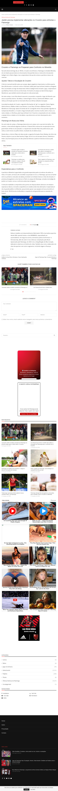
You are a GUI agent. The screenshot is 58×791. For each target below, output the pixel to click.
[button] (25, 2)
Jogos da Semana (29, 667)
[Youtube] (28, 5)
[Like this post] (31, 224)
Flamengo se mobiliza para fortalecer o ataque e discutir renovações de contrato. (18, 161)
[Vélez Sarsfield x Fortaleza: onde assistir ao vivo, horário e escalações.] (6, 754)
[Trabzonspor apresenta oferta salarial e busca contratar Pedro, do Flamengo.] (14, 482)
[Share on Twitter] (34, 224)
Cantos (29, 660)
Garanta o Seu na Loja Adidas (29, 414)
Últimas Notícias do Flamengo (29, 681)
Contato (4, 733)
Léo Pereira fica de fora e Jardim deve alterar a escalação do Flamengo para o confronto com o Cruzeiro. (42, 444)
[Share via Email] (37, 224)
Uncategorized (29, 684)
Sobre (3, 725)
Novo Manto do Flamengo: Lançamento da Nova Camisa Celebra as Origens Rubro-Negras (34, 769)
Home (3, 14)
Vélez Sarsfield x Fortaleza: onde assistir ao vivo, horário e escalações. (29, 751)
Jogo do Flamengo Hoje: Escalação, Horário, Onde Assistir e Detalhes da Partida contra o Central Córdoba (33, 761)
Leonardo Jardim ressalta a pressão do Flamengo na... (15, 287)
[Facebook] (24, 5)
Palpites (29, 674)
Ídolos (29, 663)
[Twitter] (26, 5)
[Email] (33, 5)
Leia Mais (32, 789)
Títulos (29, 677)
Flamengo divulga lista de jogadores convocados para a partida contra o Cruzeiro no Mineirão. (42, 493)
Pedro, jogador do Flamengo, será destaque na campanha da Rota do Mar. (46, 161)
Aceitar (26, 789)
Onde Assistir (29, 670)
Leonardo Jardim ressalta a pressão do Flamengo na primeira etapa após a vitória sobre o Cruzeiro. (14, 443)
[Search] (55, 9)
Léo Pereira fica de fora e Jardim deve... (43, 287)
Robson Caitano (9, 24)
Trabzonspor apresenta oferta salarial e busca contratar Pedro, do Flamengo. (13, 493)
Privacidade (5, 729)
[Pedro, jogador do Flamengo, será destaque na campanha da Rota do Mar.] (33, 162)
